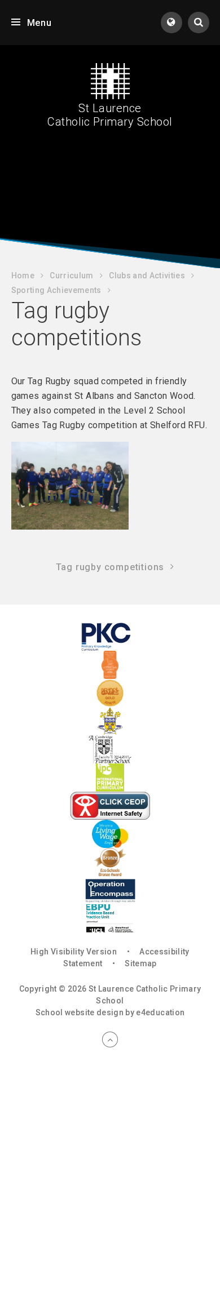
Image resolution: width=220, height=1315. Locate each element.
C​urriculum (72, 275)
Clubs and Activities (147, 275)
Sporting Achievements (56, 290)
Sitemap (140, 963)
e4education (160, 1012)
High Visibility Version (73, 951)
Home (22, 275)
